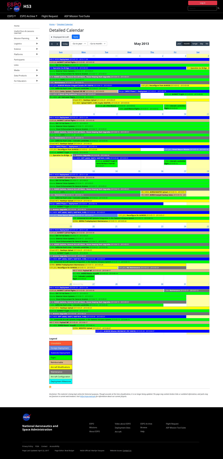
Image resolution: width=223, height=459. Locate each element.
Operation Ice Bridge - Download (203, 68)
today (65, 44)
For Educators (19, 81)
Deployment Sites (122, 427)
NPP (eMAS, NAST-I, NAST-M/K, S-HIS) (95, 158)
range (194, 43)
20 (93, 226)
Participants (19, 59)
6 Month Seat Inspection (67, 94)
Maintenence (60, 82)
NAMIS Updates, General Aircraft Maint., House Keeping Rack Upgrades (82, 77)
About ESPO (94, 431)
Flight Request (50, 16)
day (201, 43)
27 (93, 284)
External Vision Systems (65, 71)
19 (71, 226)
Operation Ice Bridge (61, 68)
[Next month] (57, 44)
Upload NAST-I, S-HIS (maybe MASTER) (96, 103)
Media (16, 71)
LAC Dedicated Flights (66, 97)
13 (93, 171)
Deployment (64, 59)
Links (16, 65)
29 (93, 56)
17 (185, 171)
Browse (143, 427)
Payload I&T (87, 270)
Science (17, 49)
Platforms (18, 55)
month (187, 43)
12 (71, 171)
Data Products (20, 76)
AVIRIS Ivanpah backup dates (161, 195)
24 (185, 226)
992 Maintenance (133, 267)
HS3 (27, 6)
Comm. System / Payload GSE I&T (72, 91)
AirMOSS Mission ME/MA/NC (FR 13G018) (120, 331)
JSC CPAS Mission (109, 106)
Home (16, 26)
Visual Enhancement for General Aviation (72, 74)
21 (116, 226)
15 (139, 171)
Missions (93, 427)
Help (142, 431)
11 (208, 114)
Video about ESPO (123, 423)
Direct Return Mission (181, 149)
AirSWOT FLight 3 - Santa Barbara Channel (106, 162)
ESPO (10, 17)
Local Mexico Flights (132, 109)
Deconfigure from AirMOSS (159, 85)
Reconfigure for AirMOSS (136, 215)
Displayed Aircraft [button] (61, 37)
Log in (202, 3)
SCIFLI (62, 80)
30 (116, 56)
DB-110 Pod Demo (62, 65)
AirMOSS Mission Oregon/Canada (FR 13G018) (75, 85)
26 (71, 284)
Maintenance (175, 290)
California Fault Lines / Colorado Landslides (72, 88)
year (179, 43)
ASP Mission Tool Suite (77, 16)
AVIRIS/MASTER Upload (159, 192)
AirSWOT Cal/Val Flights (66, 62)
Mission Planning (21, 39)
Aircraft (118, 431)
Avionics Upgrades (83, 155)
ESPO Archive (27, 17)
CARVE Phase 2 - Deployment (136, 91)
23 (162, 226)
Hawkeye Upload (90, 100)
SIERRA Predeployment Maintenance (93, 221)
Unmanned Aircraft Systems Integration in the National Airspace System (105, 218)
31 (185, 284)
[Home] (15, 6)
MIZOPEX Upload (85, 328)
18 (208, 171)
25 (208, 226)
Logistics (17, 44)
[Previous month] (52, 44)
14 (116, 171)
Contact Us (127, 450)
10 (185, 114)
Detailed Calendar (65, 24)
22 (139, 226)
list (207, 43)
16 (162, 171)
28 (71, 56)
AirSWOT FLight (178, 94)
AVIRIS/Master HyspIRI (90, 273)
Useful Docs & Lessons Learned (24, 32)
